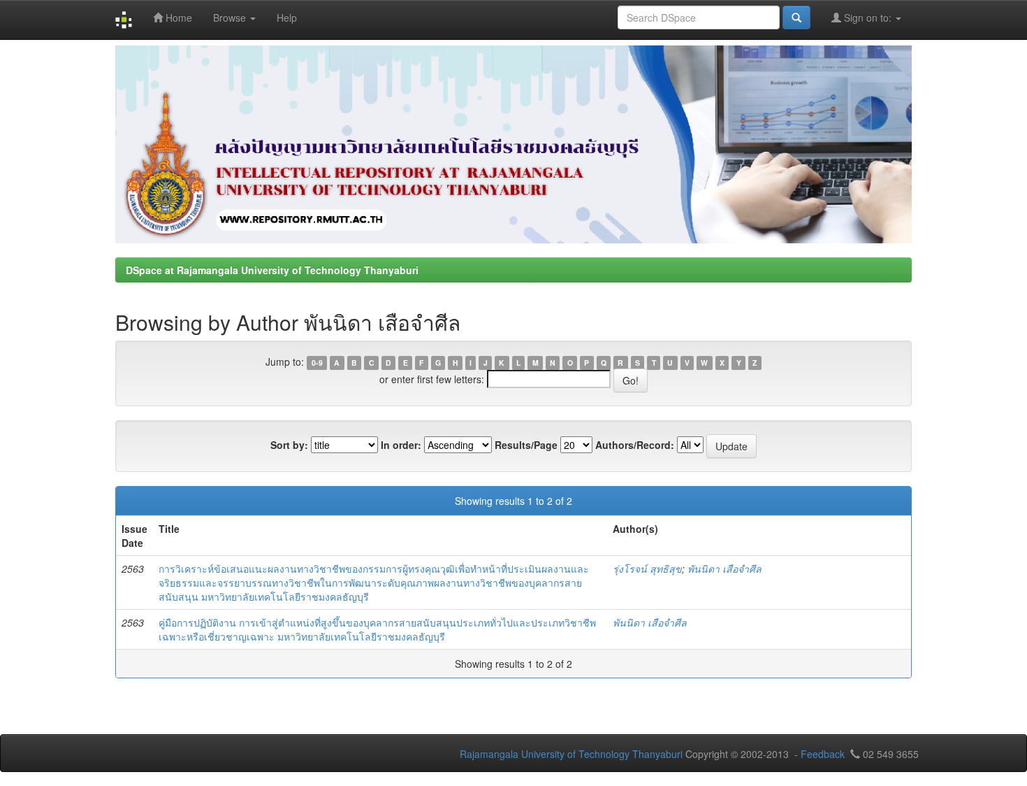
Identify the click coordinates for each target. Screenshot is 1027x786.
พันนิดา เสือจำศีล (724, 569)
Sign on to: (867, 17)
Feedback (823, 754)
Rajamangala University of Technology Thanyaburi (571, 754)
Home (177, 17)
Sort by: (289, 445)
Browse (231, 17)
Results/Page (526, 445)
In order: (401, 445)
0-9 (317, 362)
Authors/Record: (634, 445)
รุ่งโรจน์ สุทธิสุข (647, 569)
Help (287, 17)
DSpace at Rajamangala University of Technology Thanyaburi (272, 270)
